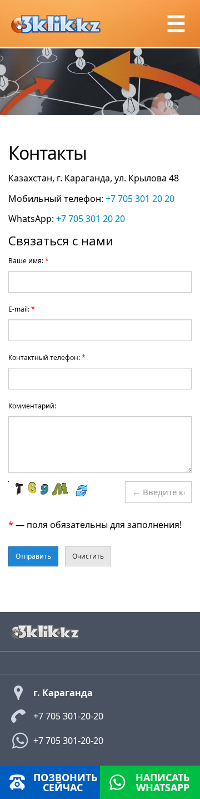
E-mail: (21, 309)
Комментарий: (32, 406)
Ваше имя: (28, 260)
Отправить (33, 556)
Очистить (88, 556)
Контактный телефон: (47, 357)
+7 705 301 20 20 (140, 199)
